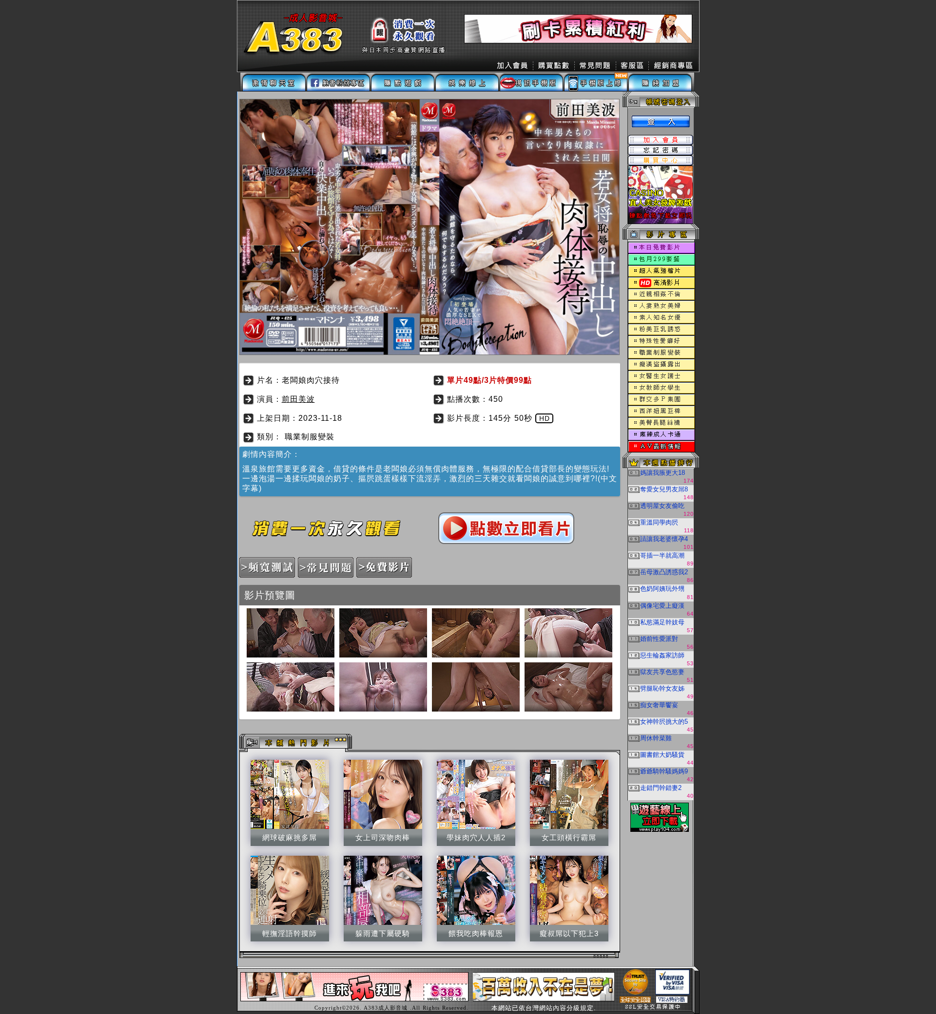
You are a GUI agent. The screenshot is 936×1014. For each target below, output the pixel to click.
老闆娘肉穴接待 (311, 380)
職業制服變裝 (309, 436)
